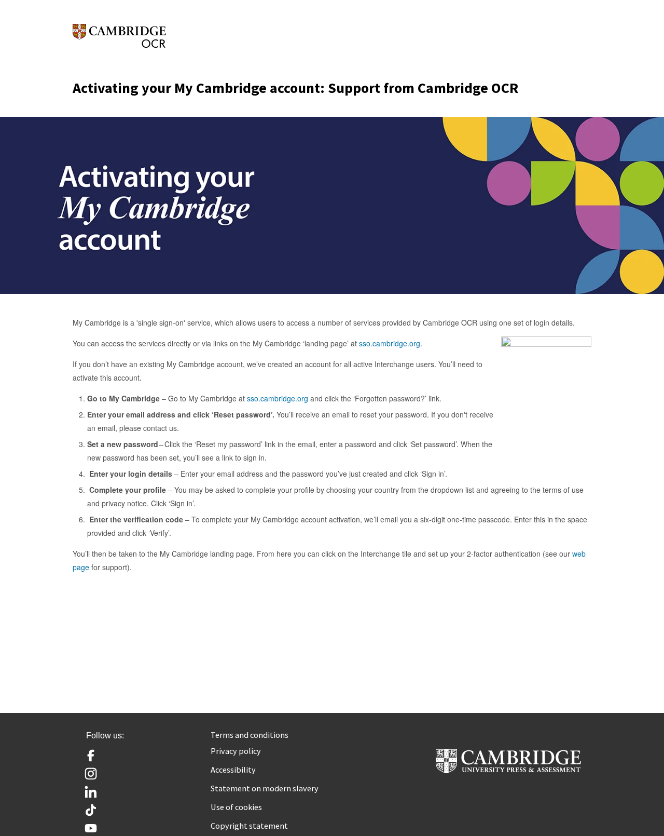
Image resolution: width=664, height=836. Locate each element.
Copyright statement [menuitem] (249, 825)
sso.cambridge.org (389, 343)
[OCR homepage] (119, 36)
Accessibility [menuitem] (233, 769)
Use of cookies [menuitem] (236, 807)
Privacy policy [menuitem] (236, 751)
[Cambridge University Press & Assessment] (508, 769)
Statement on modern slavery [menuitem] (265, 788)
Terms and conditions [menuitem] (249, 735)
